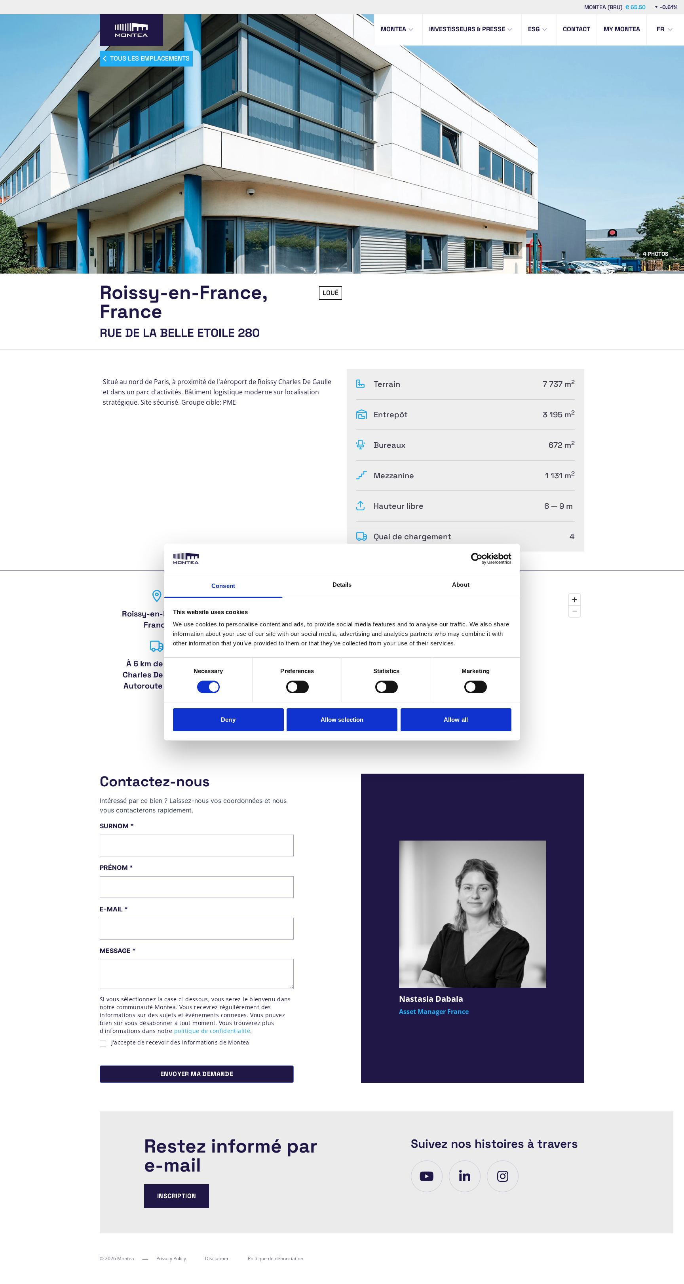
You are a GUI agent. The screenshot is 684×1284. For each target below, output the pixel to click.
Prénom (116, 867)
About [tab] (460, 584)
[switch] (297, 687)
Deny (228, 719)
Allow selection (342, 719)
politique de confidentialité (212, 1031)
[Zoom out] (574, 611)
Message (118, 951)
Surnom (117, 826)
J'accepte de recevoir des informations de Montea (180, 1042)
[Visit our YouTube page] (427, 1176)
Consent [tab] (223, 585)
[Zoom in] (574, 599)
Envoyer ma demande (196, 1074)
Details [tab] (342, 584)
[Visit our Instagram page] (503, 1176)
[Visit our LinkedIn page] (465, 1176)
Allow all (456, 719)
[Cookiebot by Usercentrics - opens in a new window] (476, 559)
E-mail (114, 909)
